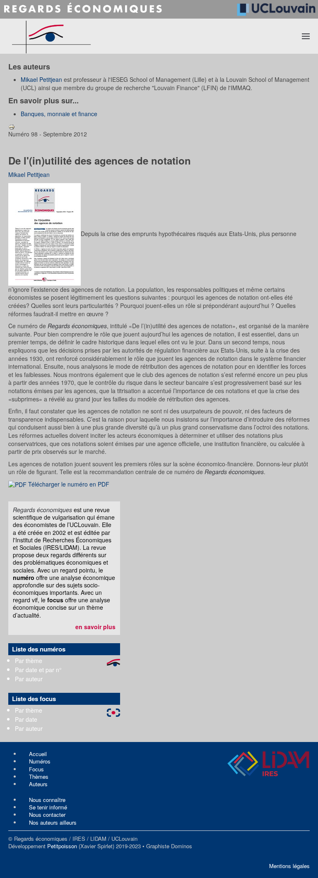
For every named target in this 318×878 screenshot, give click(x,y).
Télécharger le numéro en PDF (67, 484)
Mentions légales (289, 866)
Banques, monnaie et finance (59, 114)
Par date (26, 719)
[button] (306, 36)
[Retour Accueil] (81, 36)
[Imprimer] (11, 126)
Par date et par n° (38, 669)
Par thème (28, 660)
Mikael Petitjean (41, 79)
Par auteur (29, 678)
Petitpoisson (62, 846)
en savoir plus (95, 627)
